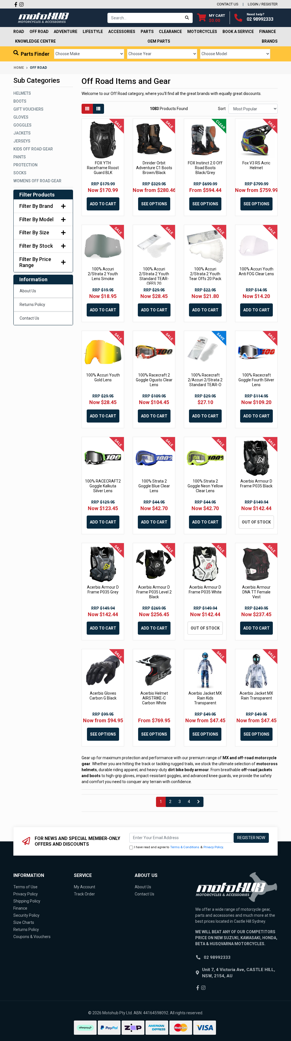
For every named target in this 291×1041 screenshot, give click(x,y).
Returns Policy (32, 304)
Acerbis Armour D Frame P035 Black (256, 483)
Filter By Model (36, 219)
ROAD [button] (18, 31)
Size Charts (23, 922)
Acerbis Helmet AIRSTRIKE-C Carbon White (154, 698)
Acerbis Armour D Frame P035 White (205, 589)
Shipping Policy (26, 901)
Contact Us (29, 318)
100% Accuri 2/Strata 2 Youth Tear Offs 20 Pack (205, 274)
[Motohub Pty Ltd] (43, 17)
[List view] (98, 109)
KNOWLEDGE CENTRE (35, 41)
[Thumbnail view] (87, 109)
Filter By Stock (36, 246)
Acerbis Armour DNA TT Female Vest (256, 592)
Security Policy (26, 915)
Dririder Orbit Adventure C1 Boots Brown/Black (154, 168)
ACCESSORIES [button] (121, 31)
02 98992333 (260, 19)
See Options (154, 204)
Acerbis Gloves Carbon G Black (103, 695)
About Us (28, 291)
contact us (227, 4)
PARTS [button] (147, 31)
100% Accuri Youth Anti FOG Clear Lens (256, 271)
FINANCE (267, 31)
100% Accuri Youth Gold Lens (103, 377)
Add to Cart (103, 204)
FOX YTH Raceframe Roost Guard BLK (103, 168)
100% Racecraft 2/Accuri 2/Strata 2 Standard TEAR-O (205, 380)
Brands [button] (270, 41)
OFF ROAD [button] (39, 31)
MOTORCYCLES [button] (202, 31)
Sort (222, 108)
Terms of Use (25, 887)
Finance (20, 908)
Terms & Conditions (184, 847)
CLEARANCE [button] (170, 31)
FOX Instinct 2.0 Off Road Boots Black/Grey (205, 168)
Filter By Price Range (35, 262)
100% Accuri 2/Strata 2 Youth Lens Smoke (103, 274)
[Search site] (187, 18)
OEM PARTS (158, 41)
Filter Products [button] (37, 195)
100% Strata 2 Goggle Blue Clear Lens (154, 486)
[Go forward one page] (198, 802)
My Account (84, 887)
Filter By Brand (36, 206)
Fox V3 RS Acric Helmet (256, 165)
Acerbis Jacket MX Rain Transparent (256, 695)
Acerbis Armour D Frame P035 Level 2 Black (154, 592)
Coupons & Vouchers (32, 936)
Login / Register (263, 4)
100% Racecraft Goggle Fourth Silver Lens (256, 380)
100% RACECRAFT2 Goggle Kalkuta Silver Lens (103, 486)
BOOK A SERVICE (238, 31)
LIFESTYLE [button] (93, 31)
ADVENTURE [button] (65, 31)
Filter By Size (34, 232)
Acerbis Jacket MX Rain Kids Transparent (205, 698)
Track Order (84, 894)
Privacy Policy (213, 847)
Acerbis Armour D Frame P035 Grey (103, 589)
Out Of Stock (256, 522)
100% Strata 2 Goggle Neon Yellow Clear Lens (205, 486)
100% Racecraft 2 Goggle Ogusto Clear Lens (154, 380)
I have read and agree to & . (179, 847)
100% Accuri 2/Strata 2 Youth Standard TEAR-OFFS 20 (154, 276)
